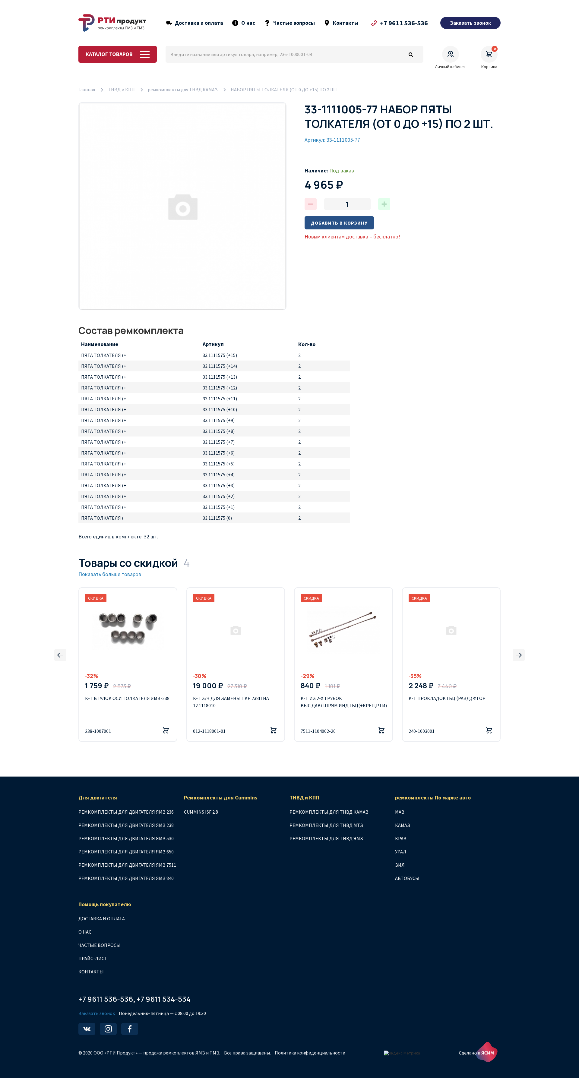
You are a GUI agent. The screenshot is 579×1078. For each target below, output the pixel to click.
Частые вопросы (294, 23)
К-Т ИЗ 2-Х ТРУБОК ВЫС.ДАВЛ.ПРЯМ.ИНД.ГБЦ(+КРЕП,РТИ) (343, 701)
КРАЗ (401, 838)
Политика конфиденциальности (310, 1053)
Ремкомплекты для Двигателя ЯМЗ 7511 (127, 865)
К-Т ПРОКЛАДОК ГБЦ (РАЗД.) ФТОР (447, 698)
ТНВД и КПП (121, 90)
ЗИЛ (400, 865)
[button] (60, 655)
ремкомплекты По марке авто (433, 798)
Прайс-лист (92, 958)
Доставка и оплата (199, 23)
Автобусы (407, 878)
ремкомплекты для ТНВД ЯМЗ (326, 838)
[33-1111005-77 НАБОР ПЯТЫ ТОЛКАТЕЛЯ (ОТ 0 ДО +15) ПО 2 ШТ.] (182, 206)
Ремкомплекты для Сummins (220, 798)
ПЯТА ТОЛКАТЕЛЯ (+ (103, 355)
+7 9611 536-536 (404, 23)
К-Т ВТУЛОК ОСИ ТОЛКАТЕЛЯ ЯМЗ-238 (127, 698)
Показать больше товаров (109, 574)
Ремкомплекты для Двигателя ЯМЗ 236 (126, 812)
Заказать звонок (96, 1013)
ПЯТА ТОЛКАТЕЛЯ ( (102, 518)
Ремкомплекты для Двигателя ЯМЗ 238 (126, 825)
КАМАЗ (402, 825)
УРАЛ (400, 852)
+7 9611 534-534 (164, 999)
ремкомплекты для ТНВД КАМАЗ (183, 90)
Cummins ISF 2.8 (201, 812)
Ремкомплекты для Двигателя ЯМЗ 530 (126, 838)
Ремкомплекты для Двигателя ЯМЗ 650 (126, 852)
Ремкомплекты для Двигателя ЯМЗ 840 (126, 878)
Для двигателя (97, 798)
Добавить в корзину (339, 223)
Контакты (345, 23)
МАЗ (399, 812)
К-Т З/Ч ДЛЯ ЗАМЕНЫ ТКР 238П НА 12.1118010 (231, 701)
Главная (86, 90)
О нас (248, 23)
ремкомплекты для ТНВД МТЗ (326, 825)
